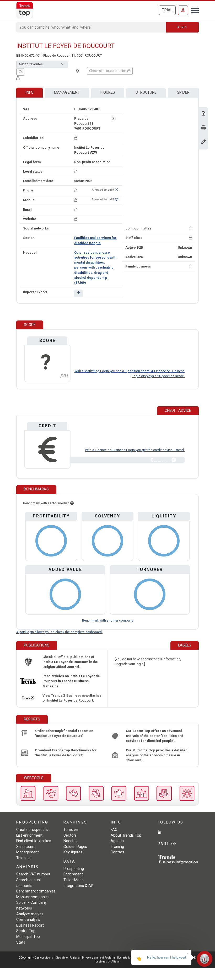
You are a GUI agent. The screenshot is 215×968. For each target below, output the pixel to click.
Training (117, 846)
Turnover (71, 829)
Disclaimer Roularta (67, 957)
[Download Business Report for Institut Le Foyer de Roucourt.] (203, 114)
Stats (20, 942)
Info (29, 92)
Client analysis (28, 919)
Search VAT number (33, 874)
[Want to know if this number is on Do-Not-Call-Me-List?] (116, 189)
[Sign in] (183, 10)
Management (67, 92)
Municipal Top (28, 936)
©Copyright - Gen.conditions (36, 957)
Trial (167, 10)
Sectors (70, 835)
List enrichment (29, 835)
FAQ (114, 829)
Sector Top (25, 931)
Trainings (23, 858)
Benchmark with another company (107, 620)
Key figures (72, 852)
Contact (117, 852)
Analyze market (29, 914)
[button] (78, 293)
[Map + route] (113, 118)
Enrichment (73, 874)
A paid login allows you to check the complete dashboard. (59, 632)
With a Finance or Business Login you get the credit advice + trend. (135, 450)
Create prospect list (33, 829)
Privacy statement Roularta (98, 957)
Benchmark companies (36, 891)
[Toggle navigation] (193, 10)
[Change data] (203, 142)
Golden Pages (75, 846)
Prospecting (73, 869)
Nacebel (70, 841)
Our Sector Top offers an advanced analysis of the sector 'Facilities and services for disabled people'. (154, 736)
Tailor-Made (73, 880)
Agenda (117, 841)
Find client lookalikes (33, 841)
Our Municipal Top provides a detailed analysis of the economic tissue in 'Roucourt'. (156, 755)
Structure (146, 92)
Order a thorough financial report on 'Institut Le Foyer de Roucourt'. (64, 733)
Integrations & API (78, 886)
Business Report (30, 925)
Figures (107, 92)
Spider (183, 92)
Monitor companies (33, 897)
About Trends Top (126, 835)
